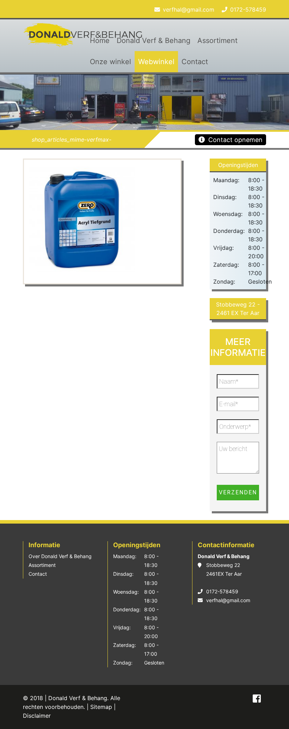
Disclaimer (37, 715)
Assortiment (217, 40)
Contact (195, 61)
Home (100, 40)
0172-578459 (248, 9)
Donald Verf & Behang (153, 40)
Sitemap (101, 706)
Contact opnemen (235, 139)
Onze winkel (110, 61)
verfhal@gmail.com (188, 9)
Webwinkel (156, 61)
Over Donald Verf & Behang (60, 556)
